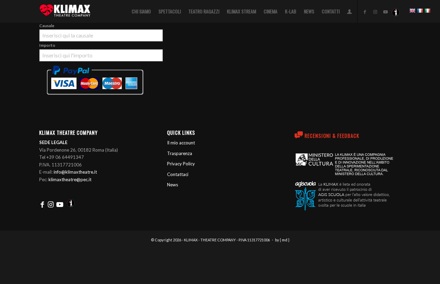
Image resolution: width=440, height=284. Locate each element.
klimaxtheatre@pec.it (69, 179)
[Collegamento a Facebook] (365, 12)
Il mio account (181, 142)
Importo (47, 45)
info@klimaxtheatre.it (75, 172)
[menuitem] (141, 11)
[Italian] (427, 10)
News (172, 184)
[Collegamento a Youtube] (385, 12)
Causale (46, 25)
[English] (412, 10)
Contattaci (177, 174)
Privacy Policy (181, 163)
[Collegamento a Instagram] (375, 12)
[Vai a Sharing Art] (395, 12)
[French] (420, 10)
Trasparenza (179, 153)
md (284, 240)
